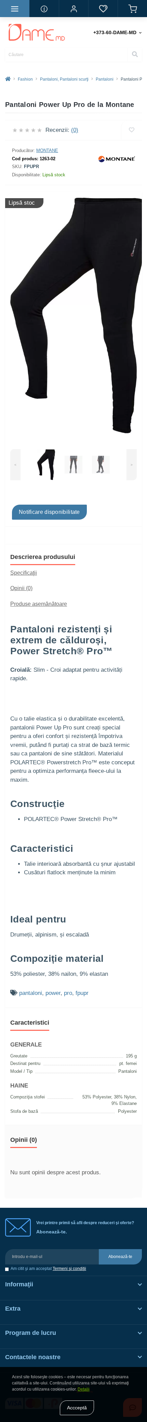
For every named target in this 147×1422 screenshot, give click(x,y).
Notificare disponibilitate (49, 512)
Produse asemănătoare (38, 604)
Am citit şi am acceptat (48, 1269)
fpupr (82, 993)
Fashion (25, 79)
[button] (73, 8)
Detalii (84, 1389)
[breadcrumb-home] (8, 79)
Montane (47, 150)
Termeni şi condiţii (69, 1268)
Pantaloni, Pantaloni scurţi (64, 79)
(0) (74, 130)
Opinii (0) (21, 588)
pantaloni (30, 993)
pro (68, 993)
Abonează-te (120, 1256)
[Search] (135, 54)
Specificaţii (23, 573)
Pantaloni (104, 79)
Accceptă (77, 1407)
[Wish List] (103, 8)
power (53, 993)
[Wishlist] (131, 130)
